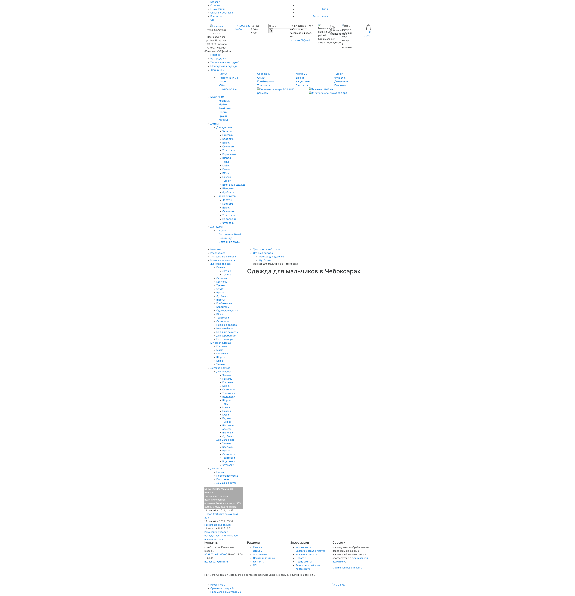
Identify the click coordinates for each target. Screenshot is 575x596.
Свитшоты (302, 85)
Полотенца (225, 238)
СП (212, 19)
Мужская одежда (220, 342)
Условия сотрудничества (310, 550)
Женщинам (217, 70)
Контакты (216, 16)
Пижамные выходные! (217, 524)
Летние (223, 77)
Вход (325, 8)
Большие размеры (227, 331)
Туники (338, 73)
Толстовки (263, 85)
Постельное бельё (230, 234)
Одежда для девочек (271, 256)
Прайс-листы (304, 561)
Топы (225, 161)
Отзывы (215, 5)
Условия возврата (306, 554)
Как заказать (303, 547)
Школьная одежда (234, 184)
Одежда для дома (227, 310)
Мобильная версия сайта (347, 567)
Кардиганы (303, 81)
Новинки (215, 54)
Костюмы (301, 73)
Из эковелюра (338, 92)
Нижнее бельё (228, 89)
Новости (301, 557)
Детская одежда (220, 367)
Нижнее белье (224, 328)
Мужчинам (217, 96)
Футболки (340, 77)
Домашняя (341, 81)
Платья (223, 73)
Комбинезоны (265, 81)
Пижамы (327, 89)
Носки (222, 230)
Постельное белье (227, 475)
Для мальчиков (226, 196)
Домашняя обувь (229, 241)
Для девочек (224, 127)
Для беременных (226, 335)
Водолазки (229, 154)
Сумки (261, 77)
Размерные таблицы (308, 565)
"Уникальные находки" (224, 62)
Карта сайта (303, 568)
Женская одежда (220, 263)
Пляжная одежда (226, 324)
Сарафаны (263, 73)
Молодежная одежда (223, 66)
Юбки (222, 85)
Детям (214, 123)
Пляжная (340, 85)
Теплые (233, 77)
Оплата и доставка (221, 12)
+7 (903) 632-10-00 (215, 554)
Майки (223, 104)
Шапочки (228, 188)
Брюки (300, 77)
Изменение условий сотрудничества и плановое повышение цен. (221, 535)
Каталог (257, 547)
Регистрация (320, 16)
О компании (217, 8)
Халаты (223, 119)
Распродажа (218, 58)
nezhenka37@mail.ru (301, 40)
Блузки (226, 177)
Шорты (223, 81)
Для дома (216, 226)
